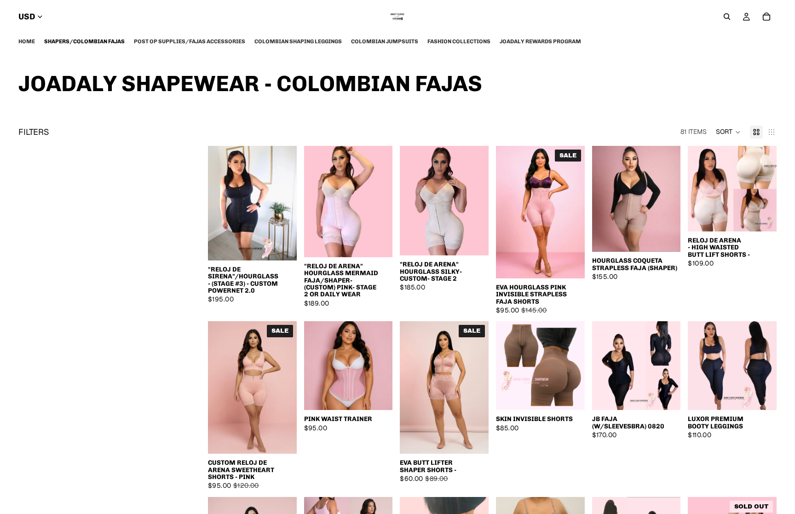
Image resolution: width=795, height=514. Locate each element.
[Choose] (282, 246)
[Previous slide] (218, 203)
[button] (728, 132)
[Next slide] (287, 203)
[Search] (727, 16)
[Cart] (766, 16)
